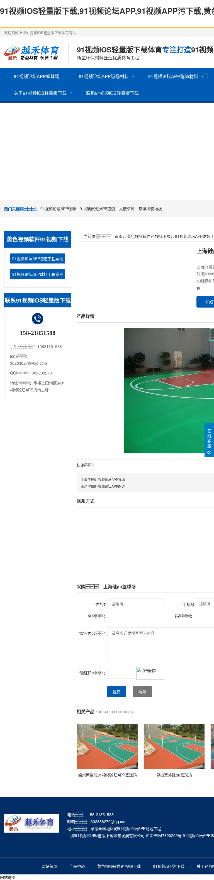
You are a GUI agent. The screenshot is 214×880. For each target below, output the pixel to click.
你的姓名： (97, 610)
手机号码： (184, 610)
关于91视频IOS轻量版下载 (40, 93)
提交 (117, 692)
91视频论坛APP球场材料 (104, 76)
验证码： (93, 673)
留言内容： (93, 633)
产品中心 (77, 866)
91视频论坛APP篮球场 (36, 76)
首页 (119, 236)
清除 (142, 692)
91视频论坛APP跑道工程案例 (37, 258)
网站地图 (8, 877)
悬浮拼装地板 (150, 208)
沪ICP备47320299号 (164, 835)
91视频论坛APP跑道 (97, 208)
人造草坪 (127, 208)
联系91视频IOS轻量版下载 (112, 93)
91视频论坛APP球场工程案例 (37, 274)
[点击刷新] (150, 673)
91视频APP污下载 (168, 866)
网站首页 (49, 866)
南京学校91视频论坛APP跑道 (103, 486)
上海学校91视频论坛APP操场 (103, 479)
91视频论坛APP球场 (58, 208)
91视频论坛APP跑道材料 (173, 76)
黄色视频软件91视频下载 (149, 236)
